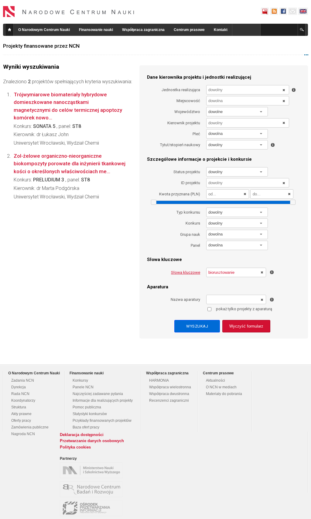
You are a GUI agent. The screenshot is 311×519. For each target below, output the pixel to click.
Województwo (187, 111)
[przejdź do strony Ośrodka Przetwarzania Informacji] (92, 508)
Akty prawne (21, 414)
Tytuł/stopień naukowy (180, 145)
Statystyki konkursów (90, 414)
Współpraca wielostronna (170, 387)
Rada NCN (20, 394)
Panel (195, 245)
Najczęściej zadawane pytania (98, 394)
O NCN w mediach (221, 387)
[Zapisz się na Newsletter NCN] (292, 11)
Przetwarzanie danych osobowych (92, 440)
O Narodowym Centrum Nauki (44, 30)
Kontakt (220, 30)
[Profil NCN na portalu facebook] (283, 11)
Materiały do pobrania (224, 394)
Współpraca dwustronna (169, 394)
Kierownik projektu (183, 123)
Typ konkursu (188, 212)
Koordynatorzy (23, 400)
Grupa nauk (190, 234)
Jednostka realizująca (181, 90)
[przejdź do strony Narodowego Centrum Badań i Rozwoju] (92, 489)
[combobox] (237, 111)
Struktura (18, 407)
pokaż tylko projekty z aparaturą (244, 309)
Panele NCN (83, 387)
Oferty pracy (21, 420)
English (303, 11)
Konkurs (193, 223)
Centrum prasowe (189, 30)
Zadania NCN (22, 380)
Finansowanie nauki (96, 30)
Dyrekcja (18, 387)
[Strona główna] (68, 11)
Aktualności (215, 380)
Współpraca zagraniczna (143, 30)
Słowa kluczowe (185, 272)
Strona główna (9, 30)
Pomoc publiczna (87, 407)
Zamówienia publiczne (30, 427)
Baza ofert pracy (86, 427)
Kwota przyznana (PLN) (179, 194)
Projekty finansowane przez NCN (41, 46)
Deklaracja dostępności (82, 434)
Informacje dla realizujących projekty (103, 400)
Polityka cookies (75, 447)
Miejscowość (188, 100)
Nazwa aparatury (185, 299)
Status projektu (186, 172)
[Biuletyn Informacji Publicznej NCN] (265, 11)
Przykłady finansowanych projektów (102, 420)
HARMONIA (159, 380)
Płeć (196, 134)
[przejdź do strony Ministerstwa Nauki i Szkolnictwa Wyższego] (92, 470)
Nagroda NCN (23, 434)
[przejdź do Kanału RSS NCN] (274, 11)
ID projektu (190, 182)
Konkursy (80, 380)
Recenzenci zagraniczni (169, 400)
